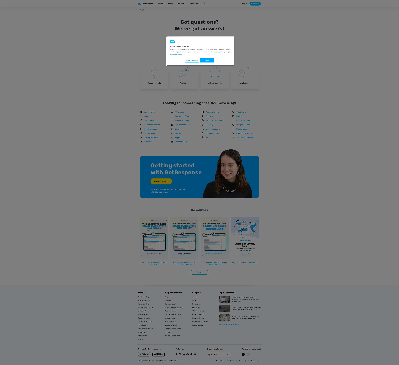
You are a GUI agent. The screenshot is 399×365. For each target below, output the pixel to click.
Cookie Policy (217, 52)
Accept (207, 60)
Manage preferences (192, 60)
